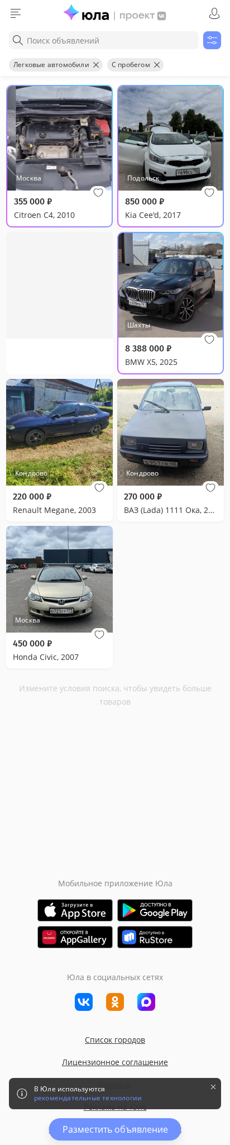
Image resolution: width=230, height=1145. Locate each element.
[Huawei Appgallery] (75, 937)
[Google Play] (155, 910)
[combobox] (104, 40)
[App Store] (75, 910)
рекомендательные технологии (88, 1098)
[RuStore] (155, 937)
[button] (98, 192)
